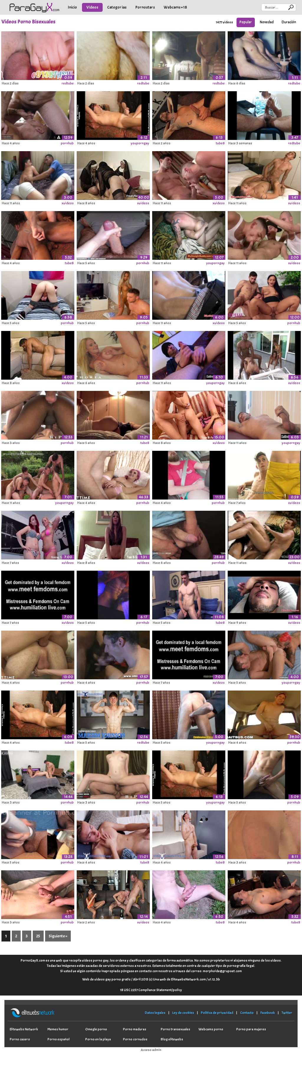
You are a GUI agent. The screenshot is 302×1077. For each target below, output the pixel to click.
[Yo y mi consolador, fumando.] (188, 54)
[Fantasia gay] (37, 534)
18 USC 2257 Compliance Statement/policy (151, 990)
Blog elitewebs (172, 1039)
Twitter (287, 1012)
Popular (245, 22)
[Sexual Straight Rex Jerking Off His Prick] (188, 354)
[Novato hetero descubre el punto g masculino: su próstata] (37, 234)
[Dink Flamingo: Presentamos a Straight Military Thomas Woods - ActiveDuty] (188, 594)
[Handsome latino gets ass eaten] (264, 594)
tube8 (220, 143)
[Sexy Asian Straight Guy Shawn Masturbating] (264, 414)
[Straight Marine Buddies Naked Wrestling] (188, 234)
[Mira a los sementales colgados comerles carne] (188, 534)
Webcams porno (210, 1029)
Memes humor (57, 1029)
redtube (68, 83)
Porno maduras (134, 1029)
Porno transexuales (175, 1029)
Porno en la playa (98, 1039)
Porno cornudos (135, 1039)
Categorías (117, 7)
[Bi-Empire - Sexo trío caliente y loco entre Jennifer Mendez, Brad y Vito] (264, 294)
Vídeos (92, 7)
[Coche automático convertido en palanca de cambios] (188, 474)
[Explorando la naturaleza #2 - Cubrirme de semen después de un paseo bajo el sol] (188, 893)
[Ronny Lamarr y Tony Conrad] (264, 474)
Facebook (267, 1012)
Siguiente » (58, 936)
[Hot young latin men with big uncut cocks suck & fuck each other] (264, 174)
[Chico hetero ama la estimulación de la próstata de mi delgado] (37, 714)
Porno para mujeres (251, 1029)
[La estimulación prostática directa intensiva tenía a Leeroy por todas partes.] (113, 114)
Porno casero (20, 1039)
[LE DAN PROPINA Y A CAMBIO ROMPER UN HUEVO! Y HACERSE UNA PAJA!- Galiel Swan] (264, 773)
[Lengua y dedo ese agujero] (264, 654)
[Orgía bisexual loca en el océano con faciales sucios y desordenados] (264, 354)
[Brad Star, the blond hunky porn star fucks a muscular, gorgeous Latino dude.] (188, 174)
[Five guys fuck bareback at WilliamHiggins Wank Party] (37, 474)
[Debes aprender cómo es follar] (188, 414)
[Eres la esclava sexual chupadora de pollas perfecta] (37, 594)
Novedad (267, 22)
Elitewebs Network (24, 1029)
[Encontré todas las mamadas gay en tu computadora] (188, 654)
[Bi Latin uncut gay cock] (188, 294)
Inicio (72, 7)
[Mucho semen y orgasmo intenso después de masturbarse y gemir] (37, 54)
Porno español (58, 1039)
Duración (289, 22)
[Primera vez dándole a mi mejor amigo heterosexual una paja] (37, 893)
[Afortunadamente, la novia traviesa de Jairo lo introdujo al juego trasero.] (264, 893)
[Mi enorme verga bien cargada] (264, 114)
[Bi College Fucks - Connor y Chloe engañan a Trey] (264, 833)
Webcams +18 (175, 7)
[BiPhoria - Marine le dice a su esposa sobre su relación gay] (113, 354)
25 (38, 936)
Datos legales (155, 1012)
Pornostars (145, 7)
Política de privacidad (217, 1012)
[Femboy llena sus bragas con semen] (37, 294)
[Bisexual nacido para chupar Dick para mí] (113, 534)
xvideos (68, 203)
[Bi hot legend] (264, 534)
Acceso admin (151, 1049)
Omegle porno (96, 1029)
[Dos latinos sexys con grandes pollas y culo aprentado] (37, 174)
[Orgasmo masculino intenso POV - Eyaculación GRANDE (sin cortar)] (113, 234)
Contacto (247, 1012)
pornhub (67, 143)
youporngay (140, 143)
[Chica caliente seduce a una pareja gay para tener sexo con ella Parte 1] (113, 893)
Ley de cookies (183, 1012)
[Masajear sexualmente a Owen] (188, 714)
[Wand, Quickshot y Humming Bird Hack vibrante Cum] (37, 833)
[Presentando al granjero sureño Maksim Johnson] (113, 714)
